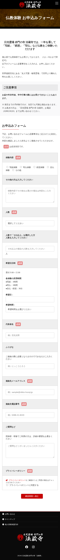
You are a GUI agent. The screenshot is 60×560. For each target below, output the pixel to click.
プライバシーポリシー (17, 480)
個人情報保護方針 (11, 524)
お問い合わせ (10, 514)
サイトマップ (10, 519)
